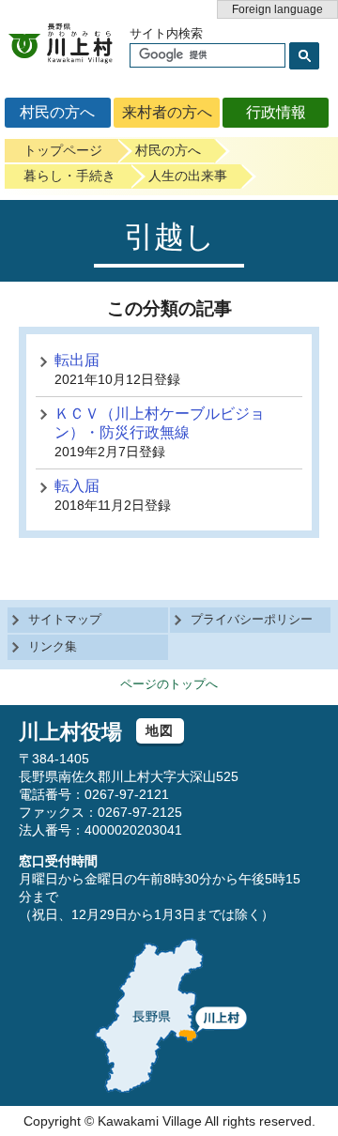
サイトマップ (64, 619)
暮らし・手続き (69, 175)
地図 (160, 730)
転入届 (77, 486)
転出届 (77, 360)
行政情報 (276, 112)
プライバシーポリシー (252, 619)
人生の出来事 (187, 175)
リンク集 (52, 646)
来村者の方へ (167, 112)
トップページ (62, 150)
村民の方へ (57, 112)
